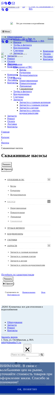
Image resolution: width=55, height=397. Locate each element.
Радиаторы (25, 72)
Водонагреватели (28, 75)
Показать (6, 164)
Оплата (11, 61)
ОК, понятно (27, 389)
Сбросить (7, 169)
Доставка (12, 80)
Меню (7, 31)
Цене (43, 292)
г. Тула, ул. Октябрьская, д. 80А (35, 39)
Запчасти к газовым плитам (33, 105)
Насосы (17, 78)
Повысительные (27, 83)
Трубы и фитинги (22, 45)
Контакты (12, 66)
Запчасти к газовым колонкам (34, 102)
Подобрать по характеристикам (17, 274)
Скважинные (26, 88)
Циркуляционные (28, 80)
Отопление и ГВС (22, 67)
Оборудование (14, 64)
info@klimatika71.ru (11, 342)
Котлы (22, 69)
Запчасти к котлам (28, 107)
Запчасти (18, 99)
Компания (12, 74)
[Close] (27, 358)
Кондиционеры (21, 47)
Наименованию (28, 292)
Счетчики (18, 50)
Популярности (13, 295)
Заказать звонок (9, 337)
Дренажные (25, 86)
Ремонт (11, 58)
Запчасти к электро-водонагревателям (29, 111)
